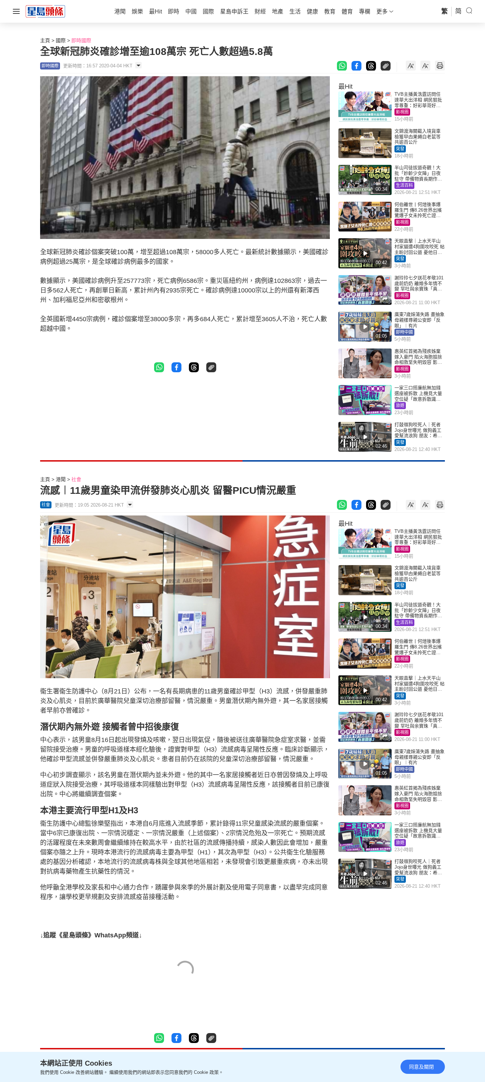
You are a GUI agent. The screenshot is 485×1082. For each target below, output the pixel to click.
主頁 (45, 40)
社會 (76, 479)
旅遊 (400, 405)
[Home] (45, 11)
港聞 (61, 479)
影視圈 (402, 112)
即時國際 (81, 40)
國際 (61, 40)
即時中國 (404, 332)
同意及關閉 (421, 1067)
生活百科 (404, 185)
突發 (400, 149)
